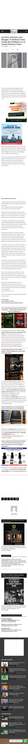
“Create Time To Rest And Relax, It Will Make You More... (17, 694)
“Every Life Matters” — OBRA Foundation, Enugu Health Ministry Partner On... (17, 724)
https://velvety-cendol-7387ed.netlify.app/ (11, 346)
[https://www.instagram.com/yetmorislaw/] (14, 534)
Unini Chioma (5, 46)
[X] (5, 499)
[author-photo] (14, 512)
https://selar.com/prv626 (11, 398)
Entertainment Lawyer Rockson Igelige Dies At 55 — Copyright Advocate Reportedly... (16, 701)
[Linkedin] (11, 499)
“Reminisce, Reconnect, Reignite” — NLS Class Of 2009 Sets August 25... (17, 717)
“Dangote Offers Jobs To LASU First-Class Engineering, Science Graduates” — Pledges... (17, 670)
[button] (2, 31)
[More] (17, 49)
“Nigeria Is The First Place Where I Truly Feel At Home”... (17, 663)
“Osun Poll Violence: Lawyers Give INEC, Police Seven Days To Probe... (17, 707)
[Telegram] (17, 499)
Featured (10, 690)
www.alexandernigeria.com (19, 471)
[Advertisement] (14, 15)
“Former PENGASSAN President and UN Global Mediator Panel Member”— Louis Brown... (17, 731)
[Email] (14, 499)
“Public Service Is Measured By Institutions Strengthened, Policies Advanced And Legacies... (17, 687)
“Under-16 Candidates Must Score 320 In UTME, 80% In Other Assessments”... (17, 676)
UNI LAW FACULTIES (12, 665)
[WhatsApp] (2, 499)
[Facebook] (8, 499)
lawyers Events (11, 719)
